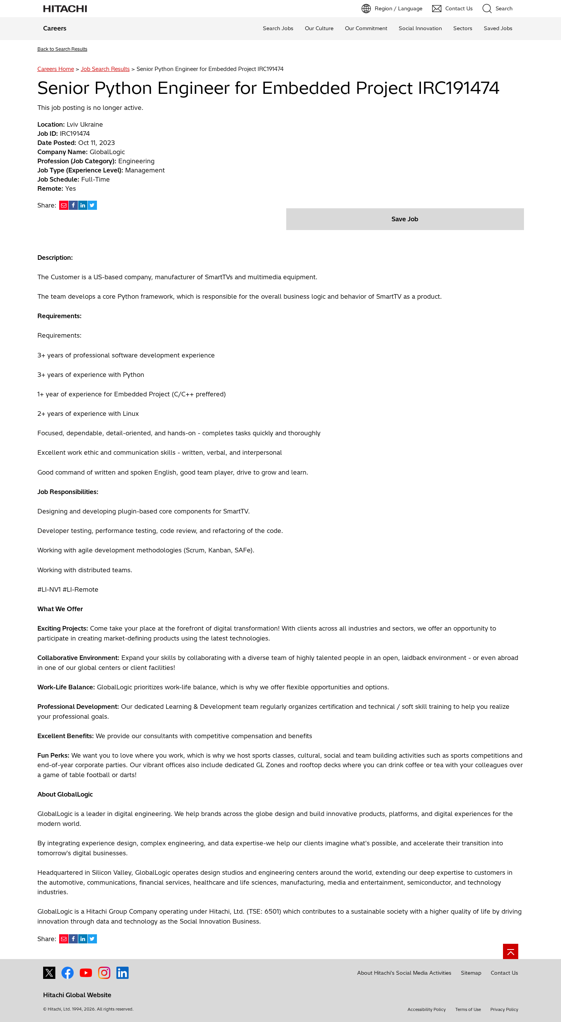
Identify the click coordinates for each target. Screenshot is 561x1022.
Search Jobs (278, 28)
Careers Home (55, 69)
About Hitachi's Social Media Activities (404, 973)
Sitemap (471, 973)
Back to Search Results (62, 49)
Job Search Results (105, 69)
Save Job (405, 219)
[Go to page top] (510, 951)
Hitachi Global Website (77, 995)
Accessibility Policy (427, 1009)
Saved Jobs (498, 28)
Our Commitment (366, 28)
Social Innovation (420, 28)
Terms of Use (468, 1009)
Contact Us (504, 973)
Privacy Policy (504, 1009)
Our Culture (319, 28)
